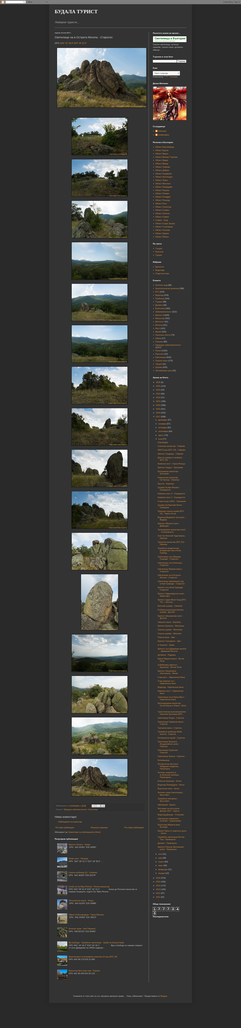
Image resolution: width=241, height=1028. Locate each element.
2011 (158, 897)
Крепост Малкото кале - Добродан (168, 524)
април (161, 862)
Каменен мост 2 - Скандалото (171, 493)
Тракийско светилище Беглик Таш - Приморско (171, 838)
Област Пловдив (162, 197)
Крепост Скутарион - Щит (169, 641)
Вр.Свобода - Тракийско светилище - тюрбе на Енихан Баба (96, 942)
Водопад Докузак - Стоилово (171, 814)
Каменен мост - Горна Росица (171, 464)
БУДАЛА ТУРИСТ (76, 11)
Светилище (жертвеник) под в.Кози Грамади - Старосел (171, 582)
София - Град (161, 220)
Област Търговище (164, 227)
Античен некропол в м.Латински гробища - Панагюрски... (169, 774)
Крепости (159, 267)
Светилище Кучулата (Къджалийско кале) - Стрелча (168, 743)
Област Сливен (162, 210)
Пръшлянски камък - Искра (81, 900)
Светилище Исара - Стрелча (171, 718)
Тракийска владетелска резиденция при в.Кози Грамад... (169, 550)
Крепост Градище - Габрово (170, 454)
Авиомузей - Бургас (167, 805)
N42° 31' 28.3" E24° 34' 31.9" (73, 43)
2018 (158, 413)
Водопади (159, 270)
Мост (157, 328)
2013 (158, 889)
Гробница (159, 298)
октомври (162, 427)
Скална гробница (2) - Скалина (83, 872)
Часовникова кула (163, 370)
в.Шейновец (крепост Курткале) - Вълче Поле (170, 666)
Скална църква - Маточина (170, 629)
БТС (157, 292)
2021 (158, 401)
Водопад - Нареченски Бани (171, 687)
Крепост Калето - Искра (79, 844)
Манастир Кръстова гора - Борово (84, 970)
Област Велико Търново (166, 157)
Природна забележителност (75, 810)
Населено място (162, 335)
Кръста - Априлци (166, 484)
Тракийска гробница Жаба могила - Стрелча (170, 733)
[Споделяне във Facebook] (101, 806)
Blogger (164, 996)
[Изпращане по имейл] (93, 806)
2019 (158, 409)
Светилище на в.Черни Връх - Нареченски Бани (171, 698)
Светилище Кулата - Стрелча (171, 756)
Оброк (158, 338)
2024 (158, 390)
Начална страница (99, 827)
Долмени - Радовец (167, 655)
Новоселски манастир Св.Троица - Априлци (168, 478)
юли (160, 439)
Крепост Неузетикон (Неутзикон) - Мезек (168, 672)
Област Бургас (162, 150)
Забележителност (163, 312)
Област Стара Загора (165, 223)
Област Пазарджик (163, 187)
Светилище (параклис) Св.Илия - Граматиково (169, 819)
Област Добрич (162, 170)
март (160, 865)
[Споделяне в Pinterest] (103, 806)
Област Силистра (163, 207)
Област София (162, 217)
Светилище (93, 810)
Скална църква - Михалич (169, 633)
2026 (158, 382)
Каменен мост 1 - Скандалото (171, 497)
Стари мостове (162, 273)
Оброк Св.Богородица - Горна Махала (86, 914)
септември (163, 431)
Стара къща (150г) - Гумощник (172, 501)
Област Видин (161, 160)
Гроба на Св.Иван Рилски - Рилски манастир (89, 886)
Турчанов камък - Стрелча (170, 728)
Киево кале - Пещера (78, 858)
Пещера (159, 341)
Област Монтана (163, 183)
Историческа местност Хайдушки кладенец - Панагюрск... (168, 766)
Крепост (159, 315)
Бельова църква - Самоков (170, 606)
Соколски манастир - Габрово (171, 446)
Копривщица (163, 760)
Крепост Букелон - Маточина (171, 626)
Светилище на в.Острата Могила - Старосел (169, 576)
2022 (158, 397)
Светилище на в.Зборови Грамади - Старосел (169, 558)
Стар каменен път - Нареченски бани (167, 682)
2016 (158, 878)
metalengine (163, 135)
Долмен (158, 305)
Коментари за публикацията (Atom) (84, 832)
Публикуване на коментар (70, 822)
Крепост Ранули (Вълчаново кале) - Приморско (171, 848)
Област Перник (162, 190)
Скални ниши (161, 360)
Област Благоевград (164, 147)
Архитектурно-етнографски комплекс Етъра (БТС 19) (93, 957)
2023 (158, 394)
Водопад (159, 295)
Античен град (161, 285)
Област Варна (161, 154)
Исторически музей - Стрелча (171, 738)
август (161, 435)
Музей (158, 332)
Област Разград (162, 200)
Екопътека (160, 308)
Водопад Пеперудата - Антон (171, 785)
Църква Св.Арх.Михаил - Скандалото (169, 488)
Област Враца (161, 163)
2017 (158, 416)
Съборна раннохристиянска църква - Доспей (170, 611)
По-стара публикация (134, 827)
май (160, 858)
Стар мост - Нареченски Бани (171, 677)
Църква (158, 367)
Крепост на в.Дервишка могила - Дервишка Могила (172, 650)
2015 (158, 882)
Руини (158, 350)
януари (161, 873)
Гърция (158, 248)
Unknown (162, 131)
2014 (158, 885)
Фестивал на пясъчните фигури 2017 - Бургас (168, 809)
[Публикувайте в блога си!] (95, 806)
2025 (158, 386)
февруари (163, 869)
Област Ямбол (162, 237)
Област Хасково (162, 230)
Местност (159, 322)
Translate (173, 77)
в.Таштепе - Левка (166, 645)
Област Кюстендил (164, 177)
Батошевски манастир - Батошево (168, 472)
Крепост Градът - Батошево (170, 467)
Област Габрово (162, 167)
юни (160, 854)
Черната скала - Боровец (169, 622)
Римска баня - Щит (166, 637)
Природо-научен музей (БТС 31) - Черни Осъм (171, 512)
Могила (158, 325)
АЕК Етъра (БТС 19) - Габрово (171, 450)
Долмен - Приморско (167, 843)
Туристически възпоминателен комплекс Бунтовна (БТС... (172, 713)
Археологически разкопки (167, 288)
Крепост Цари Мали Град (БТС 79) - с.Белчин (172, 601)
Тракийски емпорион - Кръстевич (168, 799)
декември (163, 420)
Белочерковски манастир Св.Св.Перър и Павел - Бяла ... (172, 705)
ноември (162, 424)
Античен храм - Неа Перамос (82, 928)
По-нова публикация (64, 827)
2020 (158, 405)
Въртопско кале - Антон (168, 788)
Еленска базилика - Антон (169, 781)
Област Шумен (162, 233)
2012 (158, 893)
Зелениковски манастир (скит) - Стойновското (171, 530)
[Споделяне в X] (98, 806)
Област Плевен (162, 193)
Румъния (159, 252)
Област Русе (161, 203)
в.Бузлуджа (163, 442)
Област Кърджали (163, 173)
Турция (158, 255)
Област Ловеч (161, 180)
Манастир (159, 318)
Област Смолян (162, 213)
